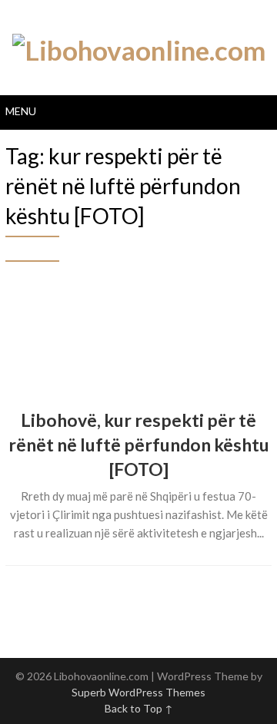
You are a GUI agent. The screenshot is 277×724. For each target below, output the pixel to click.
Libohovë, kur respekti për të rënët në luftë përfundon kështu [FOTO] (138, 444)
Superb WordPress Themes (138, 692)
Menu (20, 110)
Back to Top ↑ (139, 708)
